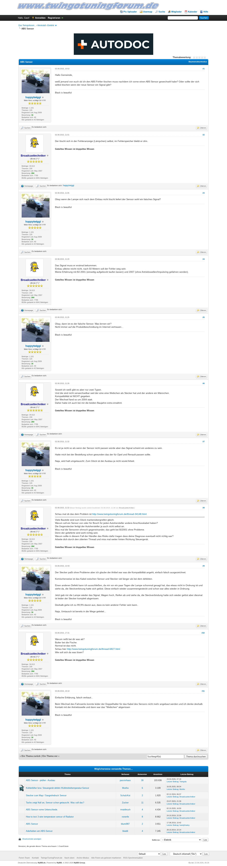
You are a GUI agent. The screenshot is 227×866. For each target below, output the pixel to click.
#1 (204, 69)
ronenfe (125, 816)
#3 (204, 193)
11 (142, 802)
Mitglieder (176, 11)
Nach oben (69, 858)
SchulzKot (125, 795)
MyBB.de (42, 863)
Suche (162, 11)
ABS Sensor (32, 824)
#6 (204, 383)
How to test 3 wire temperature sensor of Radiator (50, 816)
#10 (203, 633)
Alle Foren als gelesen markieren (106, 858)
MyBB (59, 863)
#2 (204, 135)
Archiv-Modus (83, 858)
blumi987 (125, 824)
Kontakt (35, 858)
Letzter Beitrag (172, 782)
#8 (204, 508)
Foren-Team (24, 858)
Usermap (147, 11)
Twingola (182, 782)
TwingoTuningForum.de (51, 858)
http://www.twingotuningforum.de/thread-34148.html (119, 514)
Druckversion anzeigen (31, 839)
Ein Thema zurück (31, 756)
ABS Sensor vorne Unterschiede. (42, 809)
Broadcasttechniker (126, 508)
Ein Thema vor (49, 756)
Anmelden (40, 18)
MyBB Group (79, 863)
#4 (204, 259)
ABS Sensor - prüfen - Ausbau (40, 780)
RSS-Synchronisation (133, 858)
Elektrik (50, 25)
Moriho (125, 788)
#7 (204, 442)
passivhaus (125, 780)
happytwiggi (33, 97)
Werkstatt (41, 25)
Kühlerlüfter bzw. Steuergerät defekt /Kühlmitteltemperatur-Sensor (57, 788)
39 (142, 780)
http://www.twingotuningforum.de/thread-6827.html (93, 649)
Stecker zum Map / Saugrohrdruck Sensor (46, 795)
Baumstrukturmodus (198, 62)
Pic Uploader (130, 11)
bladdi (125, 831)
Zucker (125, 802)
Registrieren (54, 18)
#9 (204, 566)
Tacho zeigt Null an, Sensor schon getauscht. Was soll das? (55, 802)
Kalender (192, 11)
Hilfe (205, 11)
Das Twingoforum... (27, 25)
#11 (203, 691)
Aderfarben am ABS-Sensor (39, 831)
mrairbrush (125, 809)
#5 (204, 317)
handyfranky (184, 825)
